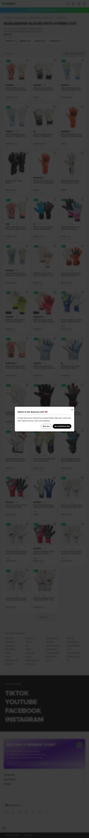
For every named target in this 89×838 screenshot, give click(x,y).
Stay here (46, 426)
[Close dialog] (72, 410)
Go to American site (62, 426)
